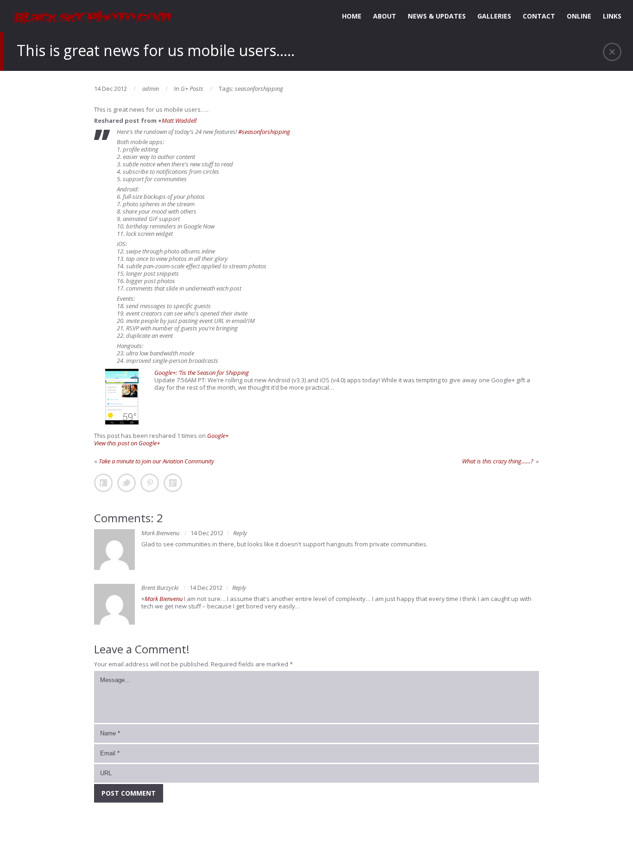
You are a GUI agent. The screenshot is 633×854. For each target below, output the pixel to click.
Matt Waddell (179, 120)
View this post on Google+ (127, 443)
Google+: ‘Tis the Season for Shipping (201, 372)
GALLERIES (494, 16)
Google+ (217, 435)
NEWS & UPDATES (437, 16)
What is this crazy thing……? (498, 461)
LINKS (612, 16)
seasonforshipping (259, 88)
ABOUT (384, 16)
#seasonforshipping (264, 131)
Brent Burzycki (159, 587)
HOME (351, 16)
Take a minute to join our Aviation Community (156, 461)
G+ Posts (192, 88)
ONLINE (579, 16)
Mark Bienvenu (160, 533)
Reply (240, 533)
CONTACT (539, 16)
